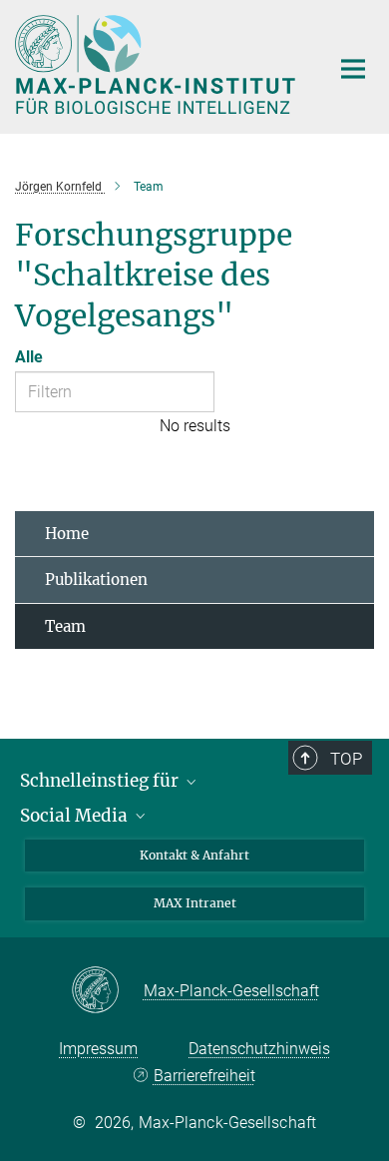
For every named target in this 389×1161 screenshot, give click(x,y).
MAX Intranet (195, 902)
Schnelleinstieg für (101, 781)
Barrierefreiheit (204, 1075)
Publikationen (96, 579)
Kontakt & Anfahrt (194, 855)
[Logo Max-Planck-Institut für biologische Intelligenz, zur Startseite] (157, 64)
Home (67, 533)
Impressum (98, 1048)
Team (65, 626)
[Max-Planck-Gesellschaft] (107, 991)
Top (346, 759)
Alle (29, 356)
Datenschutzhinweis (259, 1048)
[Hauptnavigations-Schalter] (353, 69)
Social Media (76, 816)
